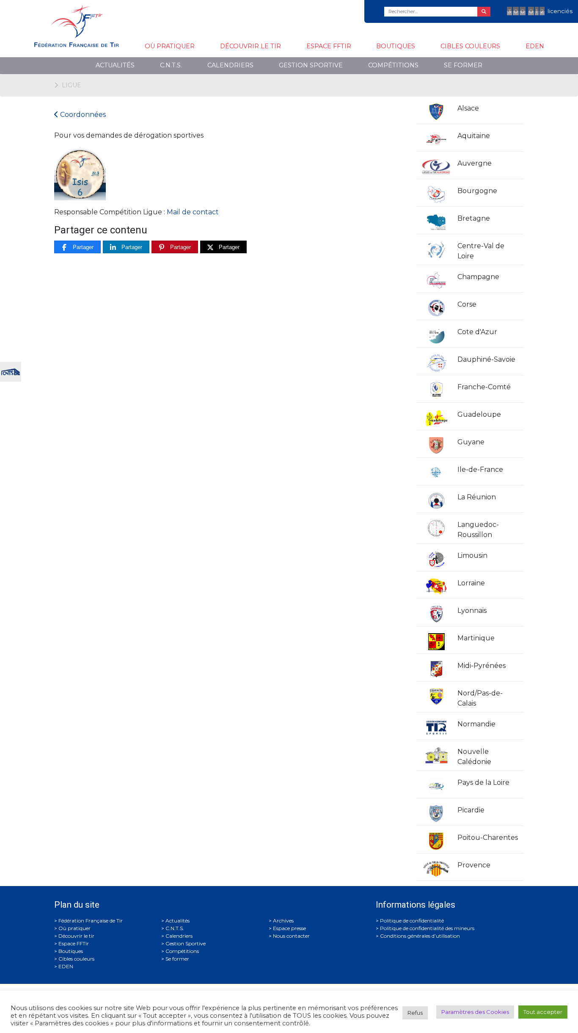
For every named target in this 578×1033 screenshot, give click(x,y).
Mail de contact (193, 212)
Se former (463, 65)
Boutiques (395, 46)
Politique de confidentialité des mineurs (427, 928)
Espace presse (289, 928)
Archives (283, 920)
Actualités (115, 65)
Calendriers (230, 65)
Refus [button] (415, 1012)
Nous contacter (291, 936)
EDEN (535, 46)
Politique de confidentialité (412, 920)
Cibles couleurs (470, 46)
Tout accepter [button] (542, 1011)
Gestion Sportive (311, 65)
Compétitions (393, 65)
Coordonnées (82, 115)
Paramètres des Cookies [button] (475, 1011)
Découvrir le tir (250, 46)
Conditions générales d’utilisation (420, 936)
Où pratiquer (170, 46)
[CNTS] (10, 371)
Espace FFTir (328, 46)
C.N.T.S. (171, 65)
